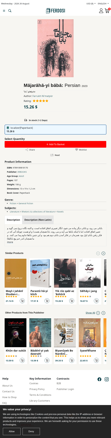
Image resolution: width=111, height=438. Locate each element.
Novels (60, 211)
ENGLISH (102, 3)
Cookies (33, 383)
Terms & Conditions (40, 394)
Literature (14, 211)
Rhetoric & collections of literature (38, 211)
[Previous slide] (98, 253)
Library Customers (39, 400)
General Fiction (25, 203)
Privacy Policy (37, 389)
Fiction (13, 203)
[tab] (13, 219)
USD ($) (90, 3)
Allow (12, 431)
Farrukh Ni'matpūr (43, 96)
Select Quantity (15, 139)
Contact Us (8, 391)
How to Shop (9, 397)
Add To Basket (57, 144)
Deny (31, 431)
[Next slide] (103, 253)
